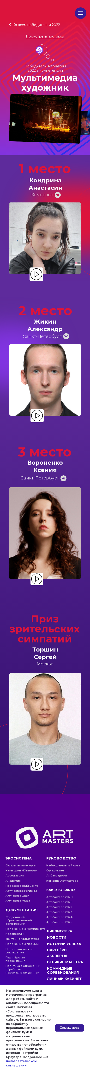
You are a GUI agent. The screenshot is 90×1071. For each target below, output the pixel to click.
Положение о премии (22, 944)
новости (56, 937)
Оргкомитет (55, 870)
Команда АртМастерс (62, 880)
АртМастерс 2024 (59, 917)
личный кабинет (64, 979)
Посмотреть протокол (45, 36)
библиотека (59, 931)
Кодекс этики (15, 933)
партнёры (57, 950)
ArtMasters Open (18, 895)
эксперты (57, 956)
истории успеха (64, 944)
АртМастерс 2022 (59, 907)
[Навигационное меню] (80, 13)
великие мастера (65, 962)
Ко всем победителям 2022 (36, 25)
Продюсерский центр (22, 885)
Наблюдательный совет (64, 865)
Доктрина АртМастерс (22, 939)
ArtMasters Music (18, 900)
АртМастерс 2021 (59, 902)
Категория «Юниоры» (21, 870)
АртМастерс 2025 (59, 922)
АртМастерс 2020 (59, 897)
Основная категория (21, 865)
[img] (36, 274)
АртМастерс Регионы (21, 890)
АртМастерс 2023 (59, 912)
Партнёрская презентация (15, 959)
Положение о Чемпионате (26, 928)
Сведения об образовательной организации (19, 920)
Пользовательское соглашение (20, 950)
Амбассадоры (56, 875)
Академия (13, 880)
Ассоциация (15, 875)
